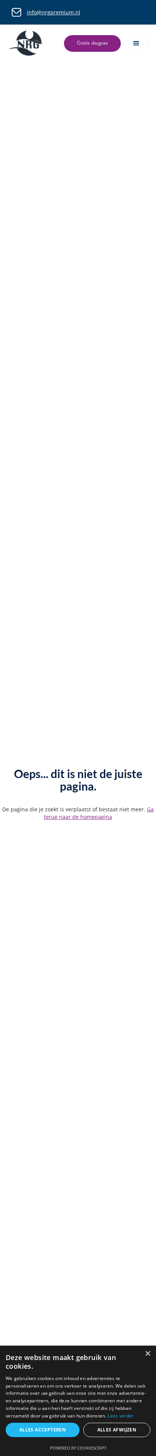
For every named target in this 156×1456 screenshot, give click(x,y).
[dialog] (78, 1401)
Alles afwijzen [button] (117, 1430)
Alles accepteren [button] (42, 1430)
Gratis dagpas (92, 43)
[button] (136, 43)
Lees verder (121, 1416)
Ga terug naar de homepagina (99, 813)
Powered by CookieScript (78, 1448)
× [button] (147, 1354)
